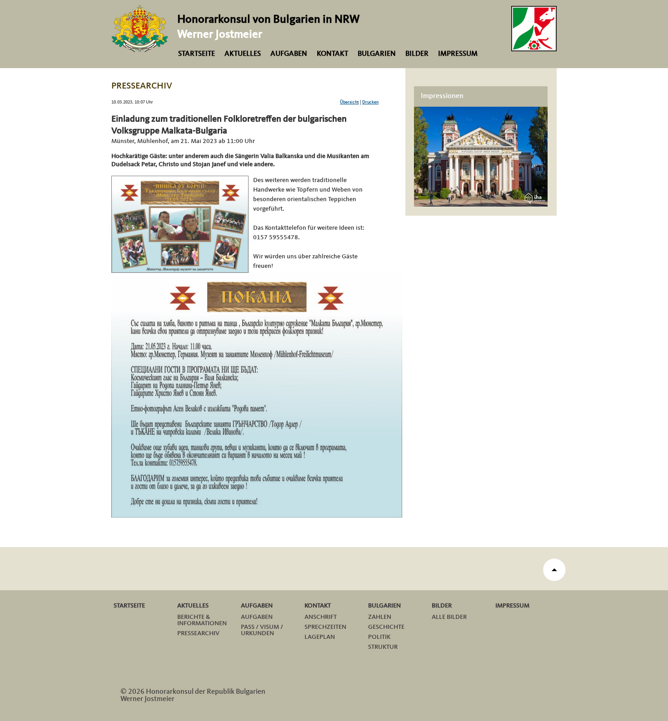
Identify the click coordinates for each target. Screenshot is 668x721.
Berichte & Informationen (202, 620)
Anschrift (320, 617)
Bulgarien (377, 54)
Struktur (383, 647)
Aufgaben (288, 54)
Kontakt (332, 54)
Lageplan (319, 637)
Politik (379, 637)
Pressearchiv (198, 633)
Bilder (417, 54)
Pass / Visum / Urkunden (262, 630)
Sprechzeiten (325, 627)
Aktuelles (242, 54)
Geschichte (386, 627)
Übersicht (349, 102)
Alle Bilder (449, 617)
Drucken (370, 102)
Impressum (458, 54)
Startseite (196, 54)
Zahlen (379, 617)
